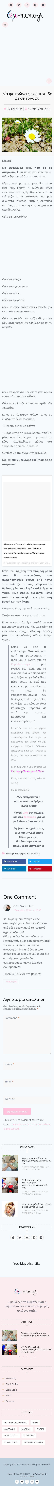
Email (9, 1081)
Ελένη (23, 906)
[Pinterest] (35, 5)
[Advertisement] (27, 56)
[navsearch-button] (5, 25)
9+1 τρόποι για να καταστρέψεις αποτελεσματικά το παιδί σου (35, 1183)
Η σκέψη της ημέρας (16, 853)
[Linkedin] (41, 1237)
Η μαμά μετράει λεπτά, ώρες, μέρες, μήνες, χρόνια (36, 1205)
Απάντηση (11, 981)
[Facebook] (10, 5)
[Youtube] (43, 5)
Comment (12, 1018)
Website (10, 1099)
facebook (30, 817)
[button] (49, 81)
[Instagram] (27, 5)
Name (9, 1064)
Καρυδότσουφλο (21, 664)
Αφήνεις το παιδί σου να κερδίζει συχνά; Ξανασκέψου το (36, 1161)
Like (25, 812)
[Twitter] (18, 5)
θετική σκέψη (33, 853)
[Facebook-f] (17, 1482)
